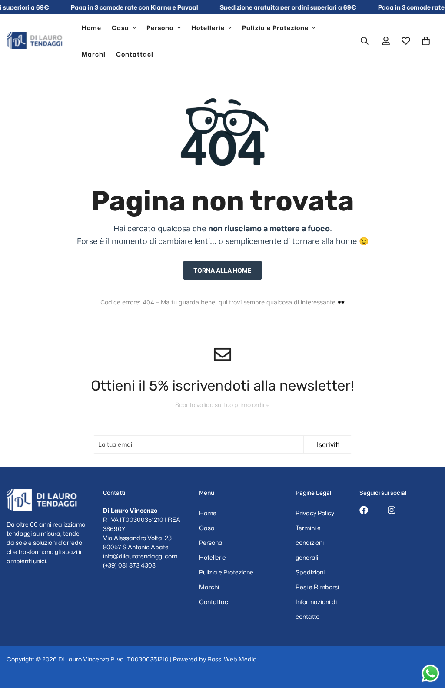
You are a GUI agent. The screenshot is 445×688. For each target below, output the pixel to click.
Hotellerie (208, 27)
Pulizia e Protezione (275, 27)
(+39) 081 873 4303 (129, 565)
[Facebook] (363, 510)
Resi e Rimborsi (317, 587)
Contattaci (134, 54)
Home (91, 27)
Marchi (94, 54)
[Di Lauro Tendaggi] (38, 40)
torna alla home (222, 270)
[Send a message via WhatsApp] (430, 673)
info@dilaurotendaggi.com (140, 556)
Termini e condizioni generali (310, 542)
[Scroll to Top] (428, 641)
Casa (120, 27)
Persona (160, 27)
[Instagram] (391, 510)
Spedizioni (310, 572)
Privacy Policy (315, 513)
